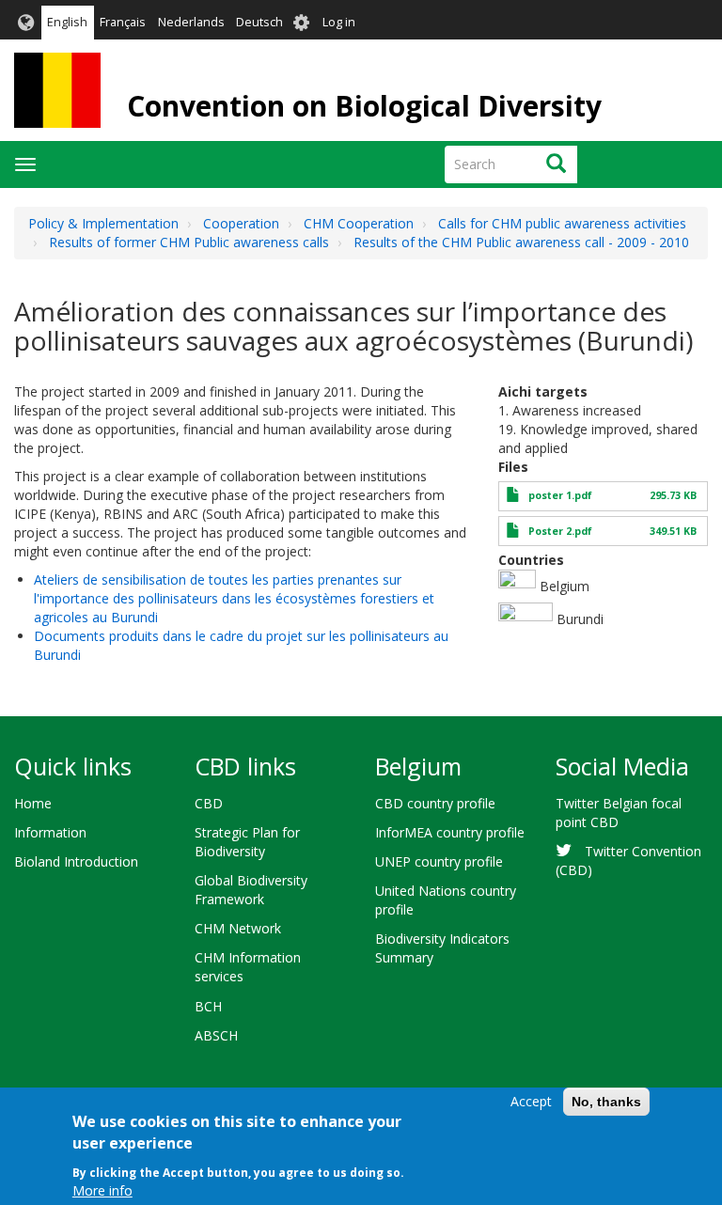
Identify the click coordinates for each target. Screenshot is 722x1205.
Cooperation (241, 223)
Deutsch (259, 22)
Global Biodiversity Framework (251, 889)
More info (102, 1190)
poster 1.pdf (560, 495)
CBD (209, 803)
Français (123, 22)
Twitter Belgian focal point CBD (619, 812)
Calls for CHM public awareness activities (562, 223)
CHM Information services (248, 966)
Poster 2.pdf (560, 531)
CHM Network (238, 928)
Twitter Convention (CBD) (628, 860)
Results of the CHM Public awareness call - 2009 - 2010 (521, 242)
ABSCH (216, 1035)
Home (33, 803)
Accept (531, 1101)
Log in (338, 22)
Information (50, 832)
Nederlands (191, 22)
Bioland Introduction (76, 861)
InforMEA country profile (450, 832)
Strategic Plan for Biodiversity (247, 841)
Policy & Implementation (103, 223)
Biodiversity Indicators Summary (442, 948)
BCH (208, 1006)
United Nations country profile (445, 900)
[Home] (57, 90)
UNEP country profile (439, 861)
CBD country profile (435, 803)
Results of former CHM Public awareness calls (189, 242)
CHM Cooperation (359, 223)
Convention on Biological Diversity (364, 105)
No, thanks (606, 1101)
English (67, 22)
